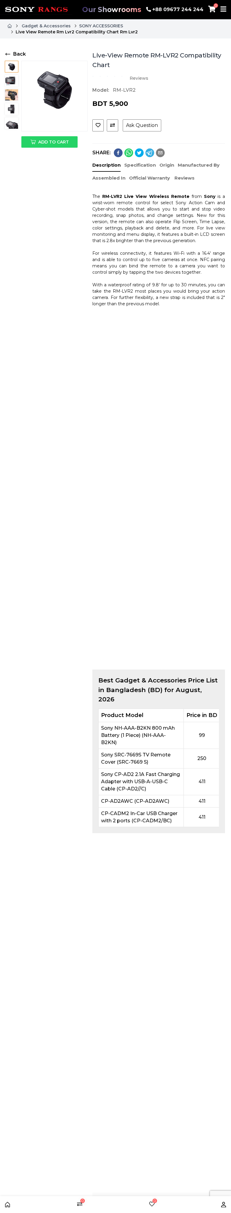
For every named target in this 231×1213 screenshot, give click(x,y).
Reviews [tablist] (184, 178)
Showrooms (111, 9)
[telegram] (149, 152)
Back (19, 54)
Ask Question (142, 125)
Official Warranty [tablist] (149, 178)
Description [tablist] (106, 165)
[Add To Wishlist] (98, 125)
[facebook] (118, 152)
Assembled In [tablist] (108, 178)
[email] (160, 152)
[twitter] (139, 152)
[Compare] (112, 125)
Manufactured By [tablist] (199, 165)
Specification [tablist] (140, 165)
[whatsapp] (128, 152)
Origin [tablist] (166, 165)
